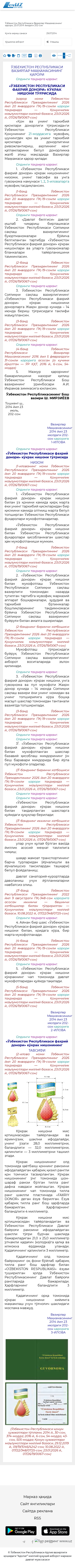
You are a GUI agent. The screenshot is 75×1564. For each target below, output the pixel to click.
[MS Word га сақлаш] (30, 55)
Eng (61, 55)
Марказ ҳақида (37, 1497)
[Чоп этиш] (40, 55)
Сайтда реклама (37, 1511)
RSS (37, 1518)
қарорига (29, 360)
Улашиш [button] (54, 42)
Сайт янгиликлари (37, 1504)
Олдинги (23, 79)
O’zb (66, 55)
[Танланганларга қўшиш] (4, 55)
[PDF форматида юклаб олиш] (36, 55)
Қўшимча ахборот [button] (14, 42)
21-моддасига (41, 134)
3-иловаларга (58, 181)
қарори (63, 106)
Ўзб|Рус (69, 55)
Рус (59, 55)
